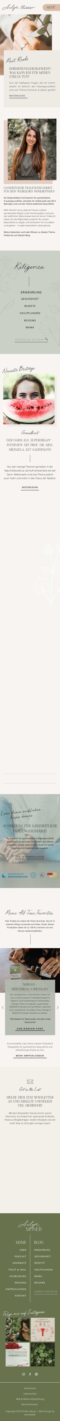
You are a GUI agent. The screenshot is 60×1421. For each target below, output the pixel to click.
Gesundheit (30, 433)
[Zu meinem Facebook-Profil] (30, 1374)
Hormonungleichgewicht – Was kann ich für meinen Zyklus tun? (31, 73)
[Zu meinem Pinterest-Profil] (36, 1374)
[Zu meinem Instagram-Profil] (18, 1330)
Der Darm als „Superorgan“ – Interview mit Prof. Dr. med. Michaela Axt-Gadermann (29, 445)
